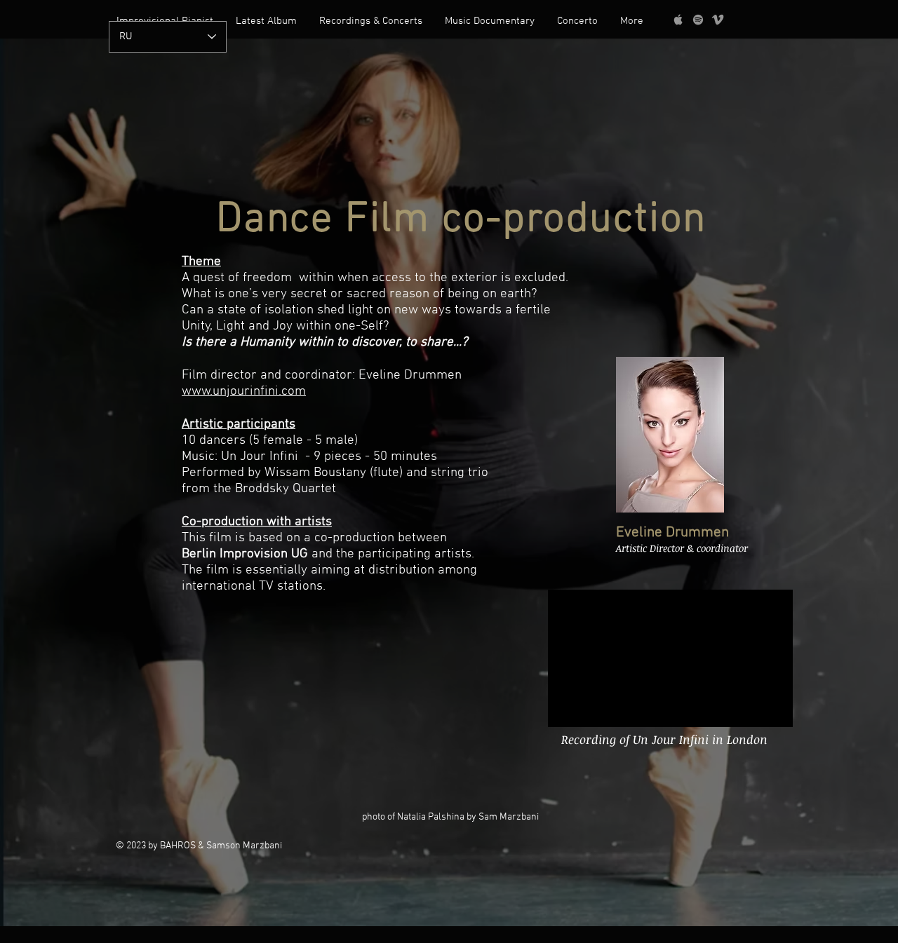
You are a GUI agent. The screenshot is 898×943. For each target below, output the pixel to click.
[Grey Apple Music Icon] (678, 19)
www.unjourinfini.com (244, 392)
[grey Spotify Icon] (698, 19)
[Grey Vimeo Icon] (717, 19)
